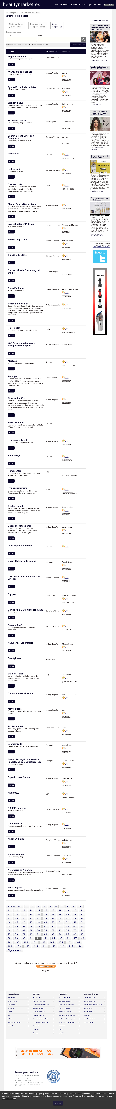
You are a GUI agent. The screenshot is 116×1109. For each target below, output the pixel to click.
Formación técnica (39, 1011)
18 (60, 910)
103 (43, 942)
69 (31, 930)
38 (45, 918)
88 (9, 938)
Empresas (11, 1008)
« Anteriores (14, 906)
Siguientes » (14, 950)
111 (36, 946)
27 (45, 914)
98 (82, 938)
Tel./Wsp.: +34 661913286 (23, 1080)
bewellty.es (87, 1015)
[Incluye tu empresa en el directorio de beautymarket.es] (46, 967)
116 (79, 946)
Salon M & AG (15, 625)
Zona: (9, 35)
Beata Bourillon (16, 422)
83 (53, 934)
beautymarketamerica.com (93, 1004)
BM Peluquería (12, 13)
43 (82, 918)
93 (46, 938)
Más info (11, 64)
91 (31, 938)
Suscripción (12, 997)
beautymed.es (88, 1008)
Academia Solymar (18, 303)
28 (53, 914)
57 (23, 926)
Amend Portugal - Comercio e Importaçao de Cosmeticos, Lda (25, 760)
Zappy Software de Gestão (22, 561)
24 (23, 914)
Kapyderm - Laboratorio (20, 643)
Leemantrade (15, 744)
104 (52, 942)
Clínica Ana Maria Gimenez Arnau (25, 610)
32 (82, 914)
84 (60, 934)
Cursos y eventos (38, 1008)
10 (80, 906)
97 (75, 938)
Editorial (35, 1033)
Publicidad (11, 1004)
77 (9, 934)
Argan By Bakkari (17, 839)
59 (38, 926)
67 (16, 930)
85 (67, 934)
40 (60, 918)
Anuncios (65, 5)
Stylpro (12, 594)
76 (82, 930)
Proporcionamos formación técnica (97, 234)
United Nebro (15, 823)
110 (27, 946)
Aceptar (58, 1103)
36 (31, 918)
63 (67, 926)
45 (16, 922)
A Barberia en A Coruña (20, 870)
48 (38, 922)
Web (67, 76)
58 (31, 926)
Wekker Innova (15, 103)
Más (100, 5)
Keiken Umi (14, 169)
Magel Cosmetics (17, 56)
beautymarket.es (21, 4)
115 (71, 946)
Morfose (12, 361)
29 (60, 914)
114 (62, 946)
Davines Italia (15, 184)
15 (38, 910)
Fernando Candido (17, 120)
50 (53, 922)
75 (74, 930)
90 (23, 938)
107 (78, 942)
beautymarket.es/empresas (101, 247)
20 (74, 910)
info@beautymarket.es (22, 1079)
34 (16, 918)
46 (23, 922)
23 (16, 914)
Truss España (15, 887)
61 (53, 926)
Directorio (85, 5)
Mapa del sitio (12, 1001)
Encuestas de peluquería (67, 1022)
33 (9, 918)
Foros (75, 5)
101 (26, 942)
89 (16, 938)
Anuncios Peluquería (65, 1001)
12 (16, 910)
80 (31, 934)
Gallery (93, 5)
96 (68, 938)
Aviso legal (18, 1086)
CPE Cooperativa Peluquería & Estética (24, 577)
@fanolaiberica (96, 104)
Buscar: (41, 35)
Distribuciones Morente (20, 693)
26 (38, 914)
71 (45, 930)
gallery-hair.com (89, 1022)
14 (31, 910)
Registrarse (108, 5)
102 (35, 942)
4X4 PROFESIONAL (18, 488)
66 (9, 930)
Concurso (36, 1029)
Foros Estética (37, 997)
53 (74, 922)
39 (53, 918)
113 (53, 946)
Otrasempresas (57, 25)
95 (60, 938)
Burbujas (12, 376)
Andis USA (13, 793)
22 (9, 914)
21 (82, 910)
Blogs (9, 1015)
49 (45, 922)
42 (74, 918)
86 (74, 934)
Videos (10, 1019)
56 (16, 926)
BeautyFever (14, 658)
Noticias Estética (38, 1015)
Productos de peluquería (67, 1019)
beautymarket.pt (89, 1001)
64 (74, 926)
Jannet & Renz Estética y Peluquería (21, 137)
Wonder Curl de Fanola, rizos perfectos (99, 68)
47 (31, 922)
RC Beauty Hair (16, 726)
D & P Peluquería (17, 808)
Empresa (12, 51)
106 (69, 942)
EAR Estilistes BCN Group (21, 224)
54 (82, 922)
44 (9, 922)
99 (9, 942)
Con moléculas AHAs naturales (98, 148)
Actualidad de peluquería (67, 1015)
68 (23, 930)
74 (67, 930)
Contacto (11, 1026)
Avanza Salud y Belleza (20, 72)
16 (45, 910)
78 (16, 934)
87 (82, 934)
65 (82, 926)
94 (53, 938)
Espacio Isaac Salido (19, 777)
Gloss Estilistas (16, 288)
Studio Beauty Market (15, 1022)
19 (67, 910)
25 (31, 914)
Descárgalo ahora (97, 191)
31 (74, 914)
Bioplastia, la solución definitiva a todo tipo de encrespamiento (99, 113)
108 (10, 946)
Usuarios (10, 1011)
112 (45, 946)
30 (67, 914)
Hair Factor (14, 328)
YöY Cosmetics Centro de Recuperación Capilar (21, 344)
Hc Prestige (14, 455)
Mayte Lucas (15, 709)
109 (19, 946)
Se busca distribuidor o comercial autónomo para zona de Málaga (100, 27)
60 (45, 926)
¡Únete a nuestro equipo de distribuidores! (99, 199)
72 (53, 930)
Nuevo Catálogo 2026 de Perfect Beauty (100, 157)
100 (17, 942)
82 (45, 934)
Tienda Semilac (16, 854)
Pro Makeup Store (17, 239)
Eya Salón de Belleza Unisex (23, 87)
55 (9, 926)
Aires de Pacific (16, 398)
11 (9, 910)
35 (23, 918)
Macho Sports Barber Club (22, 204)
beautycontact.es (89, 1019)
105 (61, 942)
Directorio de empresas (41, 1004)
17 (53, 910)
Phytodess (13, 153)
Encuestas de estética (40, 1022)
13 (23, 910)
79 (23, 934)
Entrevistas (36, 1026)
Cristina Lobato (16, 506)
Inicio (57, 5)
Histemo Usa (14, 471)
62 (60, 926)
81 (38, 934)
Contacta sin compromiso (100, 60)
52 (67, 922)
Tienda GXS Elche (17, 255)
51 (60, 922)
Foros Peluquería (64, 997)
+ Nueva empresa (78, 45)
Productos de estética (40, 1019)
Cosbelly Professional (19, 526)
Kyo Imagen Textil (17, 440)
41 (67, 918)
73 (60, 930)
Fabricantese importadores (37, 25)
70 (38, 930)
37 (38, 918)
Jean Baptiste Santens (20, 545)
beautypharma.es (89, 1011)
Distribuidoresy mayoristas (16, 25)
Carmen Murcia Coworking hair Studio (24, 271)
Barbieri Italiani (16, 673)
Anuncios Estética (39, 1001)
